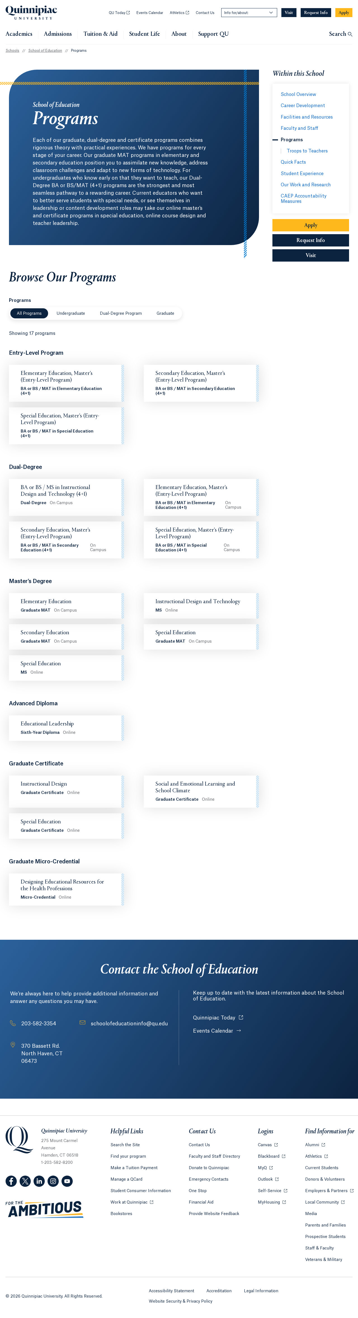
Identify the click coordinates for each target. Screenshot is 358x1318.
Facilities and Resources (307, 117)
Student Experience (302, 173)
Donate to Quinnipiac (209, 1168)
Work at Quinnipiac (131, 1202)
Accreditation (219, 1291)
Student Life (144, 34)
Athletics (179, 13)
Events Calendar (149, 13)
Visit (311, 256)
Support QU (213, 34)
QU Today (119, 13)
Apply (310, 225)
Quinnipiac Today (218, 1017)
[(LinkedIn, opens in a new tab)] (39, 1181)
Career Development (303, 106)
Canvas (268, 1145)
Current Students (321, 1168)
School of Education (45, 50)
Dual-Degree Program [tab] (121, 314)
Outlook (268, 1179)
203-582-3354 (38, 1023)
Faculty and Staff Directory (214, 1157)
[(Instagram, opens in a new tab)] (53, 1181)
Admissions (58, 34)
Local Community (325, 1202)
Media (311, 1214)
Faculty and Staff (299, 128)
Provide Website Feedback (214, 1214)
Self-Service (272, 1191)
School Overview (298, 94)
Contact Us (205, 13)
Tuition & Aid (100, 34)
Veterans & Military (323, 1260)
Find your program (128, 1157)
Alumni (315, 1145)
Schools (12, 50)
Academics (19, 34)
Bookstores (121, 1214)
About (179, 34)
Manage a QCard (126, 1179)
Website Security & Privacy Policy (180, 1301)
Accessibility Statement (171, 1291)
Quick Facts (293, 162)
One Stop (198, 1191)
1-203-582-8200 (57, 1163)
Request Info (310, 240)
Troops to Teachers (307, 151)
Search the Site (125, 1145)
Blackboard (271, 1157)
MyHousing (272, 1202)
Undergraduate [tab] (70, 314)
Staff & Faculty (319, 1248)
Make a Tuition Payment (133, 1168)
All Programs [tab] (29, 314)
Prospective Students (325, 1237)
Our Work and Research (306, 185)
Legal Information (261, 1291)
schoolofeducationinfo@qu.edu (129, 1023)
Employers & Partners (329, 1191)
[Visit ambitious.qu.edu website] (45, 1210)
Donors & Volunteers (325, 1179)
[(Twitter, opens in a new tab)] (25, 1181)
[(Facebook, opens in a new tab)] (11, 1181)
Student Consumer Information (140, 1191)
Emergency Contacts (209, 1179)
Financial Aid (201, 1202)
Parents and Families (325, 1225)
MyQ (265, 1168)
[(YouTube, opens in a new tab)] (67, 1181)
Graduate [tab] (165, 314)
